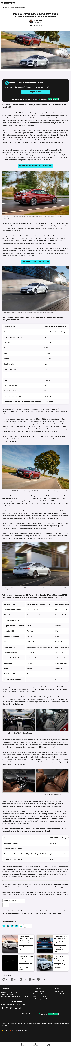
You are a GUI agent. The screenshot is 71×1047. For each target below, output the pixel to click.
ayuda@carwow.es (17, 1001)
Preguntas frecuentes (38, 991)
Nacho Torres (38, 20)
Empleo (57, 988)
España (6, 1030)
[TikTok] (20, 1009)
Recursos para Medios (39, 993)
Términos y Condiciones (14, 913)
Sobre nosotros (37, 988)
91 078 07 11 (9, 999)
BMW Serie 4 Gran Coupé (47, 105)
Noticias (5, 7)
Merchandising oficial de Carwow (42, 999)
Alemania (14, 1030)
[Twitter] (7, 1009)
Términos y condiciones (7, 1023)
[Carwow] (8, 3)
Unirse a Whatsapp (56, 887)
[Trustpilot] (48, 99)
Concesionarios (59, 991)
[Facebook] (2, 1009)
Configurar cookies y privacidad (23, 1023)
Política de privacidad (46, 1023)
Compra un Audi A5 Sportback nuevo (35, 262)
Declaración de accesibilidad (61, 1023)
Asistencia (5, 989)
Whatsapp (8, 887)
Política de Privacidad (53, 913)
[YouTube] (16, 1009)
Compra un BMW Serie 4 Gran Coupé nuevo (35, 166)
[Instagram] (11, 1009)
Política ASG (36, 1023)
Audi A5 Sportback (36, 133)
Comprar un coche (35, 92)
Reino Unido (23, 1030)
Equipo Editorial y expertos (62, 993)
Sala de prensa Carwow (39, 996)
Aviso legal (4, 1025)
